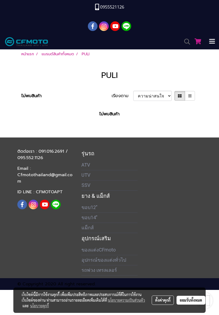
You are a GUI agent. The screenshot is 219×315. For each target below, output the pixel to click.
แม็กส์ (87, 227)
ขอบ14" (89, 217)
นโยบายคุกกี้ (39, 305)
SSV (85, 185)
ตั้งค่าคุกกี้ (162, 300)
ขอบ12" (89, 207)
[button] (185, 42)
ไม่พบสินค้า (31, 96)
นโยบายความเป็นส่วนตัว (126, 300)
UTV (85, 175)
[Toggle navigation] (212, 42)
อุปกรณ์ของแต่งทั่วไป (103, 260)
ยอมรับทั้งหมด (191, 300)
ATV (85, 165)
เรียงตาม (122, 96)
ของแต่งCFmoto (98, 250)
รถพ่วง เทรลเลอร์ (99, 270)
